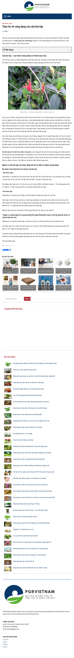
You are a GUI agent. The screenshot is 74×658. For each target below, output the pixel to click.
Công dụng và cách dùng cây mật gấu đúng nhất (27, 414)
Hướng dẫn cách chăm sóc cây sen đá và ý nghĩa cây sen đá (31, 421)
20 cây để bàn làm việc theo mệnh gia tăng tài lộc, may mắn (31, 402)
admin (6, 31)
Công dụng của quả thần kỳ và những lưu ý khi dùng (28, 382)
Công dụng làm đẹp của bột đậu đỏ (23, 561)
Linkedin (5, 646)
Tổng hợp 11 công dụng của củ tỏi (23, 529)
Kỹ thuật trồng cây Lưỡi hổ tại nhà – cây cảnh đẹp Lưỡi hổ (30, 510)
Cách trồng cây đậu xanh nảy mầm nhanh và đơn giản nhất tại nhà (32, 491)
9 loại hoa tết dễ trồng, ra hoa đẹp (23, 440)
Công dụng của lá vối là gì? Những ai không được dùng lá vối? (31, 465)
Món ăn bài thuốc (7, 23)
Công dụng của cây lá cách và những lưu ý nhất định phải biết (31, 523)
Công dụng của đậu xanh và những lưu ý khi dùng (27, 427)
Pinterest (5, 644)
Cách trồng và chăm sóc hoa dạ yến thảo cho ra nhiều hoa (30, 485)
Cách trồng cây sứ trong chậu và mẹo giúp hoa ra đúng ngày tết (32, 542)
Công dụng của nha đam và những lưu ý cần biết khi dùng (30, 408)
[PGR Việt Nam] (37, 7)
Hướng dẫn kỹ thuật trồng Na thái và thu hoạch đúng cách (30, 446)
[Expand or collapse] (69, 49)
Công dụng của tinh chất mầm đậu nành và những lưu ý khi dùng (32, 453)
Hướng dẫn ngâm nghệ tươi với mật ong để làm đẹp (28, 389)
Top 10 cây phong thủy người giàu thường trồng (27, 395)
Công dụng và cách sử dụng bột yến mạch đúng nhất (29, 459)
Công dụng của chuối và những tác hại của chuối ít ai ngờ (30, 568)
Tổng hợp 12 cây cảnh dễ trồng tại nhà (24, 370)
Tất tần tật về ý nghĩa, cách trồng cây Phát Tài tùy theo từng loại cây (33, 472)
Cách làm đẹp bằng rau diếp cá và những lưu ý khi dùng (29, 478)
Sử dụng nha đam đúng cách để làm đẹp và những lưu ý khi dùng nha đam (35, 363)
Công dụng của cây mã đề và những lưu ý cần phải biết (29, 555)
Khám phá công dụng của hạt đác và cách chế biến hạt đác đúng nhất (34, 376)
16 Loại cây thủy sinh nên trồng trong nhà (25, 536)
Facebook (5, 639)
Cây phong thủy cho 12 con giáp (22, 434)
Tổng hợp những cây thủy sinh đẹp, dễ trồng (26, 504)
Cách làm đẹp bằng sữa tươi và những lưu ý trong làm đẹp (30, 548)
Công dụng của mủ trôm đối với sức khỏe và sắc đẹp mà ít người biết (34, 497)
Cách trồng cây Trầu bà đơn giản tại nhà (25, 517)
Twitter (5, 641)
